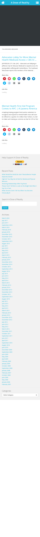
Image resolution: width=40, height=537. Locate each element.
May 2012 (5, 327)
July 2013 (5, 301)
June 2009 (5, 354)
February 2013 (6, 313)
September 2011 (7, 336)
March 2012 (5, 329)
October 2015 (6, 239)
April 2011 (5, 340)
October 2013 (6, 294)
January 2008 (6, 370)
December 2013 (7, 290)
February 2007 (6, 373)
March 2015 (5, 255)
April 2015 (5, 253)
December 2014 (7, 262)
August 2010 (6, 345)
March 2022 (5, 218)
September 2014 (7, 269)
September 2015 (7, 241)
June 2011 (5, 338)
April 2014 (5, 280)
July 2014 (5, 273)
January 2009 (6, 363)
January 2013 (6, 315)
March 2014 (5, 283)
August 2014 (6, 271)
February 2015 (6, 257)
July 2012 (5, 322)
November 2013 (7, 292)
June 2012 (5, 324)
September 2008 (7, 368)
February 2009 (6, 361)
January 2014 (6, 287)
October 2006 (6, 375)
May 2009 (5, 357)
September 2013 (7, 297)
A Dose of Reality (20, 2)
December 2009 (7, 350)
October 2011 (6, 333)
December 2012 (7, 317)
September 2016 (7, 225)
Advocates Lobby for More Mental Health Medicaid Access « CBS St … (19, 58)
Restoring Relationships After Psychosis (14, 184)
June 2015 (5, 248)
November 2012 (7, 320)
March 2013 (5, 310)
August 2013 (6, 299)
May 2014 (5, 278)
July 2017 (5, 220)
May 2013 (5, 306)
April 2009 (5, 359)
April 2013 (5, 308)
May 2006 (5, 380)
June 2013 (5, 303)
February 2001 (6, 384)
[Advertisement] (20, 21)
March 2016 (5, 227)
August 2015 (6, 243)
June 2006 (5, 377)
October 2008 (6, 366)
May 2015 (5, 250)
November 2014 (7, 264)
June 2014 (5, 276)
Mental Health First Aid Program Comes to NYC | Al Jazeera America (19, 107)
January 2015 (6, 260)
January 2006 (6, 382)
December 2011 (7, 331)
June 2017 (5, 223)
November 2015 (7, 237)
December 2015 (7, 234)
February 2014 (6, 285)
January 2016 (6, 232)
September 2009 (7, 352)
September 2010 (7, 343)
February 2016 (6, 230)
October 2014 (6, 267)
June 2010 (5, 347)
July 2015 (5, 246)
